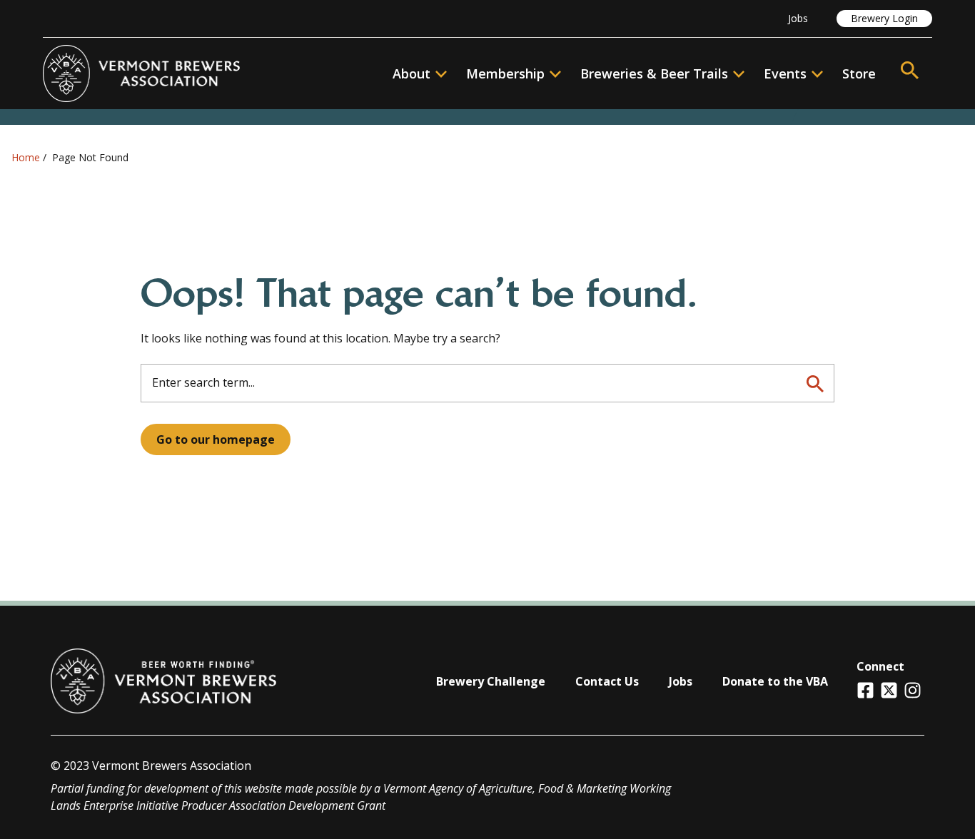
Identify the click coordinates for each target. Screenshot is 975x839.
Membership (505, 73)
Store (859, 73)
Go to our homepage (215, 439)
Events (785, 73)
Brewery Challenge (490, 681)
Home (25, 157)
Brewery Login (884, 18)
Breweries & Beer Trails (654, 73)
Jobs (798, 18)
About (411, 73)
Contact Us (607, 681)
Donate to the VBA (775, 681)
